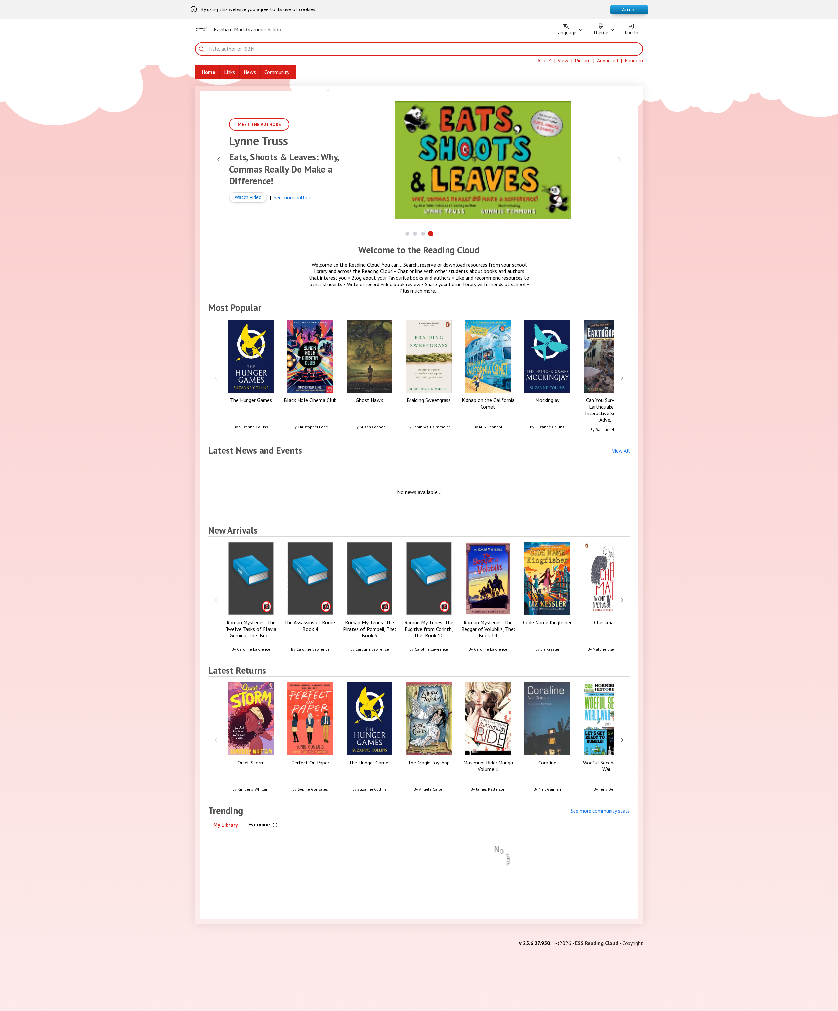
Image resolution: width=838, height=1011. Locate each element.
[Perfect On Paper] (310, 739)
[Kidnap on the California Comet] (488, 377)
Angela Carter (431, 789)
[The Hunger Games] (251, 377)
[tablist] (419, 825)
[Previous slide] (216, 378)
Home (208, 72)
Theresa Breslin (240, 140)
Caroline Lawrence (253, 649)
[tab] (407, 233)
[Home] (201, 29)
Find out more (241, 211)
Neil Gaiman (550, 789)
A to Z (544, 60)
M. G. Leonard (490, 426)
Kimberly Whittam (254, 789)
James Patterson (490, 789)
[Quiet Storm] (251, 739)
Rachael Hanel (609, 429)
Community (276, 72)
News (250, 72)
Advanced (607, 60)
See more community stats (600, 810)
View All (621, 451)
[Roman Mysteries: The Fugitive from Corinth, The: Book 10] (429, 599)
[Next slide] (621, 378)
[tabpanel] (419, 872)
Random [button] (634, 60)
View (563, 60)
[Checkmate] (606, 599)
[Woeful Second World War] (606, 739)
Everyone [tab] (266, 825)
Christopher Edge (313, 426)
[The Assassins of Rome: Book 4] (310, 599)
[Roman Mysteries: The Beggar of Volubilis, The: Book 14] (488, 599)
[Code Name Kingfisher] (547, 599)
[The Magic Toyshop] (429, 739)
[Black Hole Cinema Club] (310, 377)
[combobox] (423, 49)
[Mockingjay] (547, 377)
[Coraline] (547, 739)
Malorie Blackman (609, 649)
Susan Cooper (372, 426)
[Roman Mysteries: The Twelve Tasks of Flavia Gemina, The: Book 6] (251, 599)
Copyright (632, 943)
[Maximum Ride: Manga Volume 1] (488, 739)
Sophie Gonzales (313, 789)
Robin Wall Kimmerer (431, 426)
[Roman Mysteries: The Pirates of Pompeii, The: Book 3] (369, 599)
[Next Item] (619, 159)
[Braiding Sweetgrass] (429, 377)
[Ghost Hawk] (369, 377)
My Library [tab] (225, 824)
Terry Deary (609, 789)
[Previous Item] (219, 159)
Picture (583, 60)
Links (229, 72)
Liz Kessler (549, 649)
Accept (629, 10)
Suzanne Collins (253, 426)
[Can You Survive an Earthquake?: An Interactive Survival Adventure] (606, 378)
